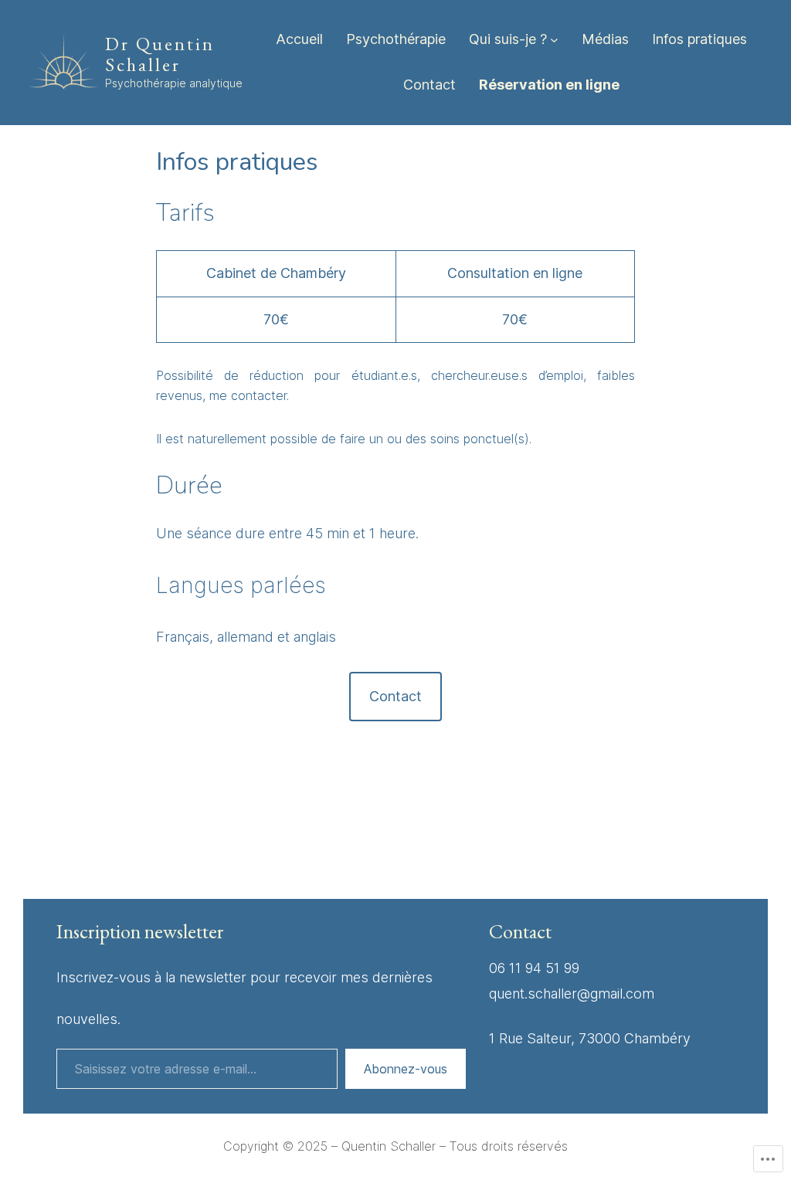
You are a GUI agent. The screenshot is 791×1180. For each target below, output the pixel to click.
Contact (395, 696)
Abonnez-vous (405, 1069)
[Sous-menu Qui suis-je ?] (554, 40)
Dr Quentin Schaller (160, 54)
